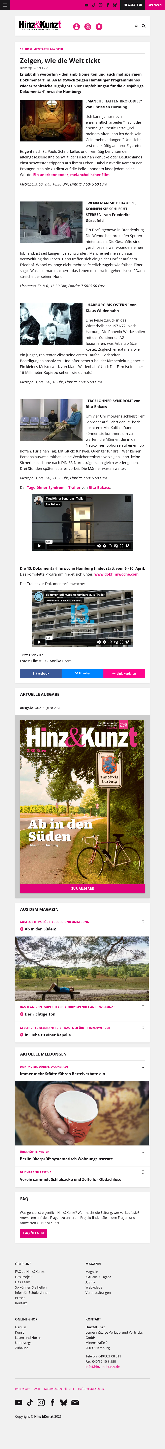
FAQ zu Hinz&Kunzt (29, 1271)
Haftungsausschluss (91, 1389)
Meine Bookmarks (99, 27)
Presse (20, 1298)
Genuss (21, 1327)
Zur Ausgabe (82, 888)
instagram (100, 5)
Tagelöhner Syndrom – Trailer (53, 487)
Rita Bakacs (99, 487)
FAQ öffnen (33, 1233)
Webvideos (94, 1287)
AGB (37, 1389)
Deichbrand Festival (36, 1172)
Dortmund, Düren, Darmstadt (44, 1066)
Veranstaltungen (98, 1292)
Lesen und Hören (28, 1337)
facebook (107, 5)
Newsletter (133, 4)
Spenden (155, 4)
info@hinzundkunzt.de (103, 1367)
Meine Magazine (88, 27)
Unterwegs (23, 1342)
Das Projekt (24, 1277)
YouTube (86, 5)
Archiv (90, 1282)
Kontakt (21, 1303)
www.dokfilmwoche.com (116, 574)
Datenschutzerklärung (59, 1389)
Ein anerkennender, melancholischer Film (71, 174)
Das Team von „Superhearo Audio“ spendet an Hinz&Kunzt (67, 1007)
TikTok (93, 5)
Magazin (92, 1272)
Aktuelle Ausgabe (98, 1277)
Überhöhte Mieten (35, 1152)
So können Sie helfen (31, 1287)
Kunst (19, 1332)
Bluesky (114, 5)
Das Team (22, 1282)
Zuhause (21, 1348)
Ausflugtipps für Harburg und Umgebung (54, 922)
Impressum (22, 1389)
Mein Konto (76, 27)
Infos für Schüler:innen (32, 1292)
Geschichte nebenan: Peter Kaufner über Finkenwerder (65, 1028)
